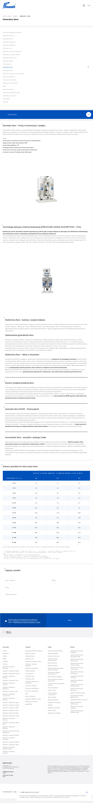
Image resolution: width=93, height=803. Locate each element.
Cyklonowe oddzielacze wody (11, 92)
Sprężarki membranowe (10, 57)
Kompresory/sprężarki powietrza (12, 32)
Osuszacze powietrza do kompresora (13, 73)
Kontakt (5, 656)
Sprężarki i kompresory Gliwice (11, 742)
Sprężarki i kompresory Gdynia (11, 702)
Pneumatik (6, 647)
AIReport (50, 705)
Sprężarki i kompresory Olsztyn (11, 715)
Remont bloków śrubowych (55, 676)
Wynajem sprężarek (53, 700)
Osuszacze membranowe (10, 83)
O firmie (5, 651)
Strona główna (7, 16)
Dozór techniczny (52, 663)
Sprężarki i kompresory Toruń (10, 680)
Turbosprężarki (7, 64)
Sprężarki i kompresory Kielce (11, 710)
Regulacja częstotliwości (54, 713)
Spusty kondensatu (8, 89)
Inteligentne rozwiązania (54, 702)
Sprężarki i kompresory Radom (11, 735)
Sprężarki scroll (7, 48)
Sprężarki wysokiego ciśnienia (11, 54)
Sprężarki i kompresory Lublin (10, 707)
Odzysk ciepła (51, 710)
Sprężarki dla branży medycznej (78, 699)
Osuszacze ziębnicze (9, 76)
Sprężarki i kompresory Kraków (11, 671)
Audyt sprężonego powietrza (55, 651)
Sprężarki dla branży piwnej (77, 693)
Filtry (4, 86)
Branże (72, 647)
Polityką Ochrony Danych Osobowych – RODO (27, 622)
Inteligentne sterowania (54, 707)
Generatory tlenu (8, 67)
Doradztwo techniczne (53, 656)
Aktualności (6, 653)
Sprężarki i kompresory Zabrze (11, 744)
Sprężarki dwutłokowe (9, 42)
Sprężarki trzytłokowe (9, 45)
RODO (4, 659)
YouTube (5, 664)
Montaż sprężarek (52, 665)
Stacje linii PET (52, 690)
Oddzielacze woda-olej (9, 95)
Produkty (15, 16)
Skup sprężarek (52, 697)
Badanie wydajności (53, 653)
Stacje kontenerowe (53, 687)
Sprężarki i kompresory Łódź (10, 691)
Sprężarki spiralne (8, 61)
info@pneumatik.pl (8, 771)
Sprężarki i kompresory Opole (10, 713)
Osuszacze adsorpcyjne (10, 80)
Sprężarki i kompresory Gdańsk (11, 705)
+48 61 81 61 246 (8, 775)
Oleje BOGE (6, 99)
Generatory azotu (8, 70)
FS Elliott (5, 102)
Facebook (5, 661)
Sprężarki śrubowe (8, 35)
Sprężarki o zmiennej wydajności (12, 51)
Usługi (49, 647)
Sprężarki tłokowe (8, 39)
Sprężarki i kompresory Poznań (11, 673)
